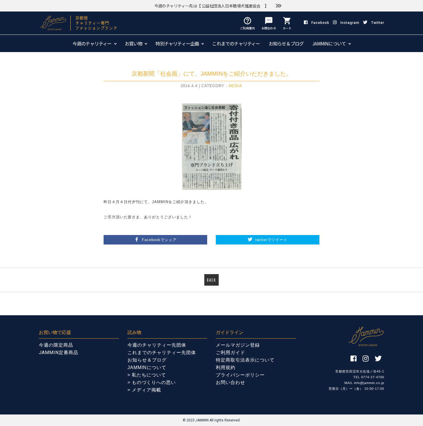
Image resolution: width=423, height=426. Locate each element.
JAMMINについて (329, 43)
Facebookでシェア (159, 240)
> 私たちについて (146, 374)
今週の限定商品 (56, 345)
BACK (211, 279)
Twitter (377, 23)
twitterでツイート (271, 240)
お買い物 (133, 43)
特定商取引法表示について (245, 360)
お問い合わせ (230, 382)
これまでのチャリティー (236, 43)
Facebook (320, 23)
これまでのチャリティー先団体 (161, 352)
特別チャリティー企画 (177, 43)
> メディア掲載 (144, 389)
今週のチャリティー (92, 43)
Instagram (349, 23)
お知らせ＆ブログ (286, 43)
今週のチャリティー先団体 (156, 345)
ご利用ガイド (230, 352)
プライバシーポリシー (240, 374)
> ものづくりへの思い (151, 382)
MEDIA (235, 86)
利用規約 (225, 367)
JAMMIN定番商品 (58, 352)
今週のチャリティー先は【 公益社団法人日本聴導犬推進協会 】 (211, 6)
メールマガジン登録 (238, 345)
